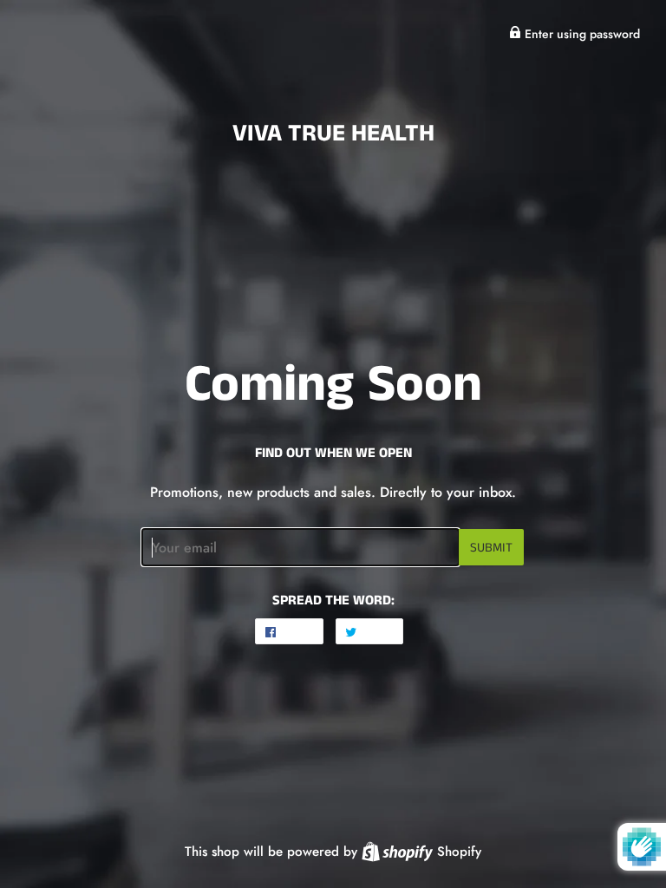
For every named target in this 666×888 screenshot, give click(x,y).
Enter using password (580, 33)
